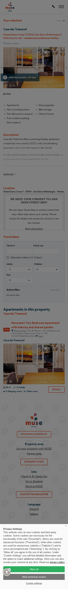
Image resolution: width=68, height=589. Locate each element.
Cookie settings (34, 583)
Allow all (34, 569)
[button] (6, 572)
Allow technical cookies (34, 577)
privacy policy (57, 562)
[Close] (9, 569)
